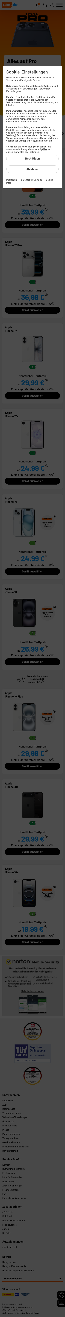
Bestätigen (32, 158)
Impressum (12, 179)
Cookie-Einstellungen (27, 71)
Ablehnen (32, 169)
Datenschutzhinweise (31, 179)
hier (45, 149)
